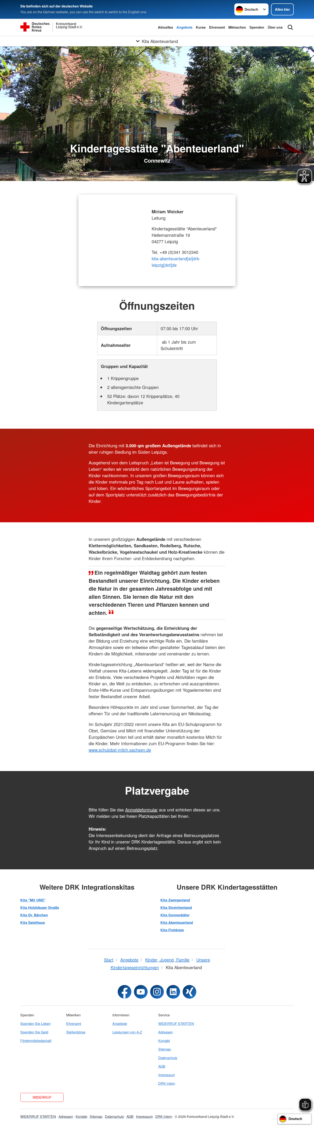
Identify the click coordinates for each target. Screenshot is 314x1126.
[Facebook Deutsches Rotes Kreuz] (124, 992)
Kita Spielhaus (32, 922)
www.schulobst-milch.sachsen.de (120, 750)
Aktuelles (165, 27)
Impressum (166, 1074)
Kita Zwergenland (175, 899)
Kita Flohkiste (172, 929)
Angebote (184, 27)
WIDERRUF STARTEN (176, 1023)
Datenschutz (167, 1057)
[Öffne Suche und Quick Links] (290, 27)
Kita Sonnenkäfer (174, 914)
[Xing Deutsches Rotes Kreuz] (189, 992)
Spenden (256, 27)
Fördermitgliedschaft (35, 1040)
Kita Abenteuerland (176, 922)
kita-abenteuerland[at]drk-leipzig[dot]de (176, 261)
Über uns (275, 27)
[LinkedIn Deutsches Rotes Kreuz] (173, 992)
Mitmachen (237, 27)
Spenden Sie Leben (35, 1023)
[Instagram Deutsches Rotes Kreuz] (157, 992)
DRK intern (166, 1083)
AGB (161, 1066)
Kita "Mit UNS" (32, 899)
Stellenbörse (75, 1032)
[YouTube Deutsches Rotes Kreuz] (141, 992)
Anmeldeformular (141, 810)
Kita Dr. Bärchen (34, 914)
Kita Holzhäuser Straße (39, 907)
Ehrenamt (217, 27)
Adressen (165, 1032)
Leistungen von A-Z (127, 1032)
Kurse (201, 27)
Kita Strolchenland (176, 907)
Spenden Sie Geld (34, 1032)
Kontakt (164, 1040)
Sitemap (164, 1049)
